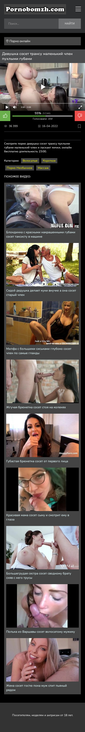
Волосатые (30, 161)
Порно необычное (19, 168)
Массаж (43, 168)
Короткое (49, 161)
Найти (70, 24)
